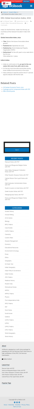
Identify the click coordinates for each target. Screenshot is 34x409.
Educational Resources (16, 23)
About (5, 405)
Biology (7, 221)
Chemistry (8, 234)
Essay (6, 254)
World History (9, 336)
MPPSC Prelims (9, 293)
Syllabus (7, 316)
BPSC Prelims (9, 224)
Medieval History (10, 280)
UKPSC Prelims (9, 320)
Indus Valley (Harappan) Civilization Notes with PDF (15, 372)
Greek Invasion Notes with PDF (14, 191)
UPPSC (7, 323)
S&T (6, 307)
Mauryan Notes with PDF (12, 162)
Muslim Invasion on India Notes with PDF (17, 188)
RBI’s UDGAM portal (9, 91)
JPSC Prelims (8, 277)
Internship (11, 405)
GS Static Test (9, 264)
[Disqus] (17, 114)
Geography (8, 261)
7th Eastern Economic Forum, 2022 (13, 87)
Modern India (8, 284)
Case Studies (8, 228)
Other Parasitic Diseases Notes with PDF (16, 175)
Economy (8, 244)
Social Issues (8, 313)
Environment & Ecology (12, 251)
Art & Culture (8, 218)
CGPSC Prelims (9, 231)
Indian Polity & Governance (13, 270)
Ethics (6, 257)
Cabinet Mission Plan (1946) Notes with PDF (13, 376)
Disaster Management (11, 241)
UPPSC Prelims (9, 326)
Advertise (17, 405)
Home (5, 12)
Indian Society (9, 274)
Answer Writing (9, 214)
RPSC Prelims (9, 303)
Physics (7, 297)
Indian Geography (10, 267)
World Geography (10, 333)
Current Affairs (13, 12)
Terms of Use (17, 406)
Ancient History (9, 211)
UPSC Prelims (9, 330)
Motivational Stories (11, 287)
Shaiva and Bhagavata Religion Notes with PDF (13, 370)
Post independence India (12, 300)
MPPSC (7, 290)
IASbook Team (8, 21)
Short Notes (8, 310)
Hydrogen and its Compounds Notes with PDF (16, 89)
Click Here (26, 1)
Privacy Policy (25, 405)
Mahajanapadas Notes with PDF (14, 194)
